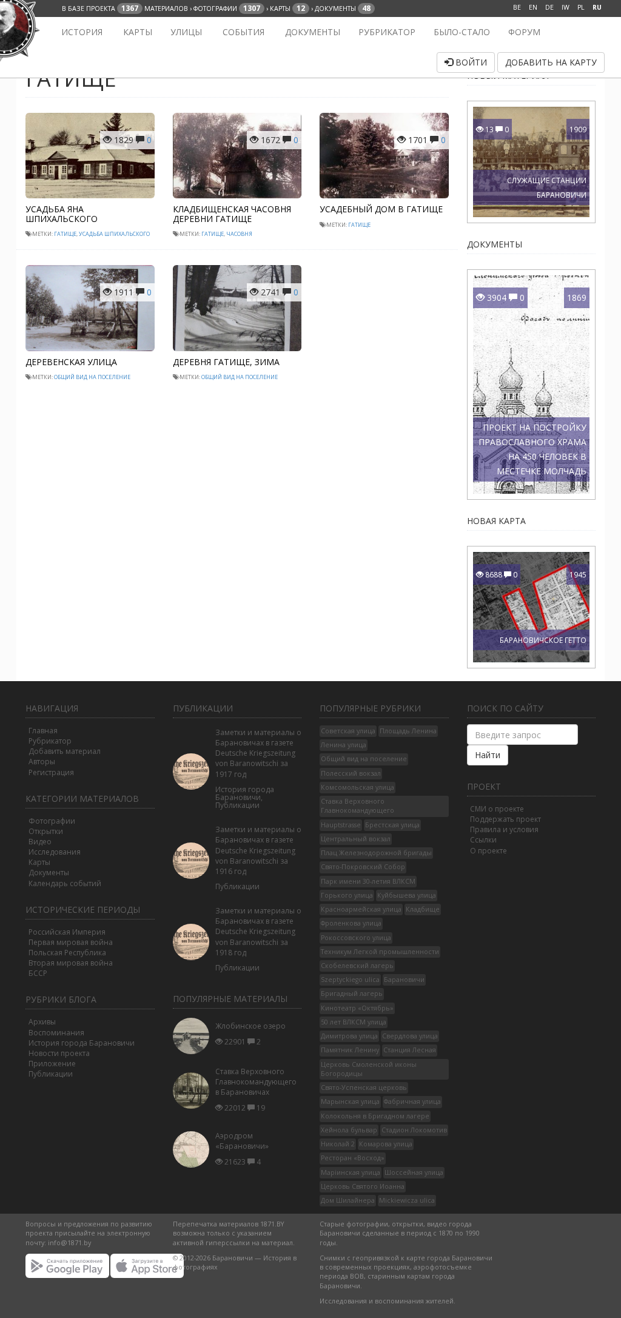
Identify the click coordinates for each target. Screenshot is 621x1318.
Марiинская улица (350, 1172)
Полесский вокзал (351, 773)
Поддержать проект (505, 819)
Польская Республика (67, 952)
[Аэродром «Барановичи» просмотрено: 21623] (194, 1150)
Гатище (65, 234)
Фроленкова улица (351, 923)
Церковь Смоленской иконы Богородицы (369, 1069)
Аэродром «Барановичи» (242, 1141)
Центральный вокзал (356, 839)
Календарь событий (65, 883)
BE (517, 7)
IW (565, 7)
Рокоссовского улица (356, 937)
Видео (40, 841)
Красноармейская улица (361, 909)
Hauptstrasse (341, 825)
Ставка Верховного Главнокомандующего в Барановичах (256, 1081)
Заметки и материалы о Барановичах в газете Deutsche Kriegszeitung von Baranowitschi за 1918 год (258, 932)
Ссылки (483, 840)
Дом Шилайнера (348, 1200)
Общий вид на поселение (92, 377)
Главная (43, 730)
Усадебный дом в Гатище (381, 209)
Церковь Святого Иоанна (362, 1186)
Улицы (186, 32)
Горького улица (347, 895)
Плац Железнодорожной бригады (376, 853)
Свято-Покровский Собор (363, 866)
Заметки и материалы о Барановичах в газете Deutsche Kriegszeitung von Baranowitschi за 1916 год (258, 850)
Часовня (239, 234)
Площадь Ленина (408, 731)
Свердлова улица (410, 1036)
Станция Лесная (409, 1050)
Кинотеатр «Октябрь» (357, 1008)
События (242, 32)
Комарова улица (385, 1144)
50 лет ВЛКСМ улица (353, 1022)
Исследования (55, 852)
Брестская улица (392, 825)
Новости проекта (59, 1053)
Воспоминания (56, 1032)
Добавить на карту (551, 62)
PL (581, 7)
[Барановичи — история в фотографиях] (33, 32)
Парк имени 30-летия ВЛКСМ (368, 881)
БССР (38, 973)
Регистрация (51, 772)
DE (549, 7)
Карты (136, 32)
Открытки (46, 831)
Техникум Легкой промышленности (380, 951)
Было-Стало (462, 32)
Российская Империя (67, 932)
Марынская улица (350, 1101)
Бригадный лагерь (352, 993)
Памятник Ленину (350, 1050)
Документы (311, 32)
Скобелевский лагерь (357, 965)
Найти (487, 755)
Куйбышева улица (406, 895)
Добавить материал (65, 751)
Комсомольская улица (357, 787)
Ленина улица (343, 745)
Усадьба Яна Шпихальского (61, 213)
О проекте (488, 851)
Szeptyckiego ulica (350, 979)
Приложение (52, 1063)
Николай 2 (338, 1144)
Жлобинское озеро (250, 1026)
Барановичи (404, 979)
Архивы (42, 1022)
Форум (524, 32)
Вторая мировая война (71, 963)
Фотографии (52, 821)
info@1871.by (69, 1243)
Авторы (42, 761)
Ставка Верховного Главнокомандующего (357, 806)
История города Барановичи (82, 1043)
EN (533, 7)
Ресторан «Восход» (352, 1158)
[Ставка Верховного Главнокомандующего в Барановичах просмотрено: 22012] (194, 1090)
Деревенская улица (71, 362)
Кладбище (423, 909)
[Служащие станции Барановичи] (546, 161)
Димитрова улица (349, 1036)
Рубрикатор (386, 32)
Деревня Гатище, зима (226, 362)
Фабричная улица (412, 1101)
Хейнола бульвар (349, 1130)
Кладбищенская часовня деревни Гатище (232, 213)
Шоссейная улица (413, 1172)
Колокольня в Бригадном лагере (375, 1116)
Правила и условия (504, 829)
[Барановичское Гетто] (546, 606)
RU (597, 7)
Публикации (51, 1074)
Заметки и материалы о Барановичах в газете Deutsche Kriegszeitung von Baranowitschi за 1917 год (258, 753)
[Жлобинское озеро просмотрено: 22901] (194, 1036)
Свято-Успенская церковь (364, 1087)
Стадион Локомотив (414, 1130)
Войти (470, 62)
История (80, 32)
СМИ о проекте (497, 809)
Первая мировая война (71, 942)
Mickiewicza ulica (407, 1200)
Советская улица (348, 731)
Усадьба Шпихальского (114, 234)
